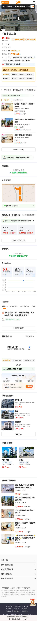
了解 (32, 6)
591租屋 (16, 609)
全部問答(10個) (18, 328)
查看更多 (18, 434)
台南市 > (13, 588)
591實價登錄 (9, 606)
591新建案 (18, 606)
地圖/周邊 (28, 336)
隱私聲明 (18, 619)
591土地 (26, 606)
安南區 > (19, 588)
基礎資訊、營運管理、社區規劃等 (18, 60)
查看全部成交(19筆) (18, 240)
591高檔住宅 (25, 609)
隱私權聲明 (25, 611)
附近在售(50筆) (18, 149)
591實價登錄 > (6, 588)
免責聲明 (8, 611)
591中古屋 (8, 609)
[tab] (6, 100)
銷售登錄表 (30, 215)
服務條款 (16, 611)
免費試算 (29, 386)
